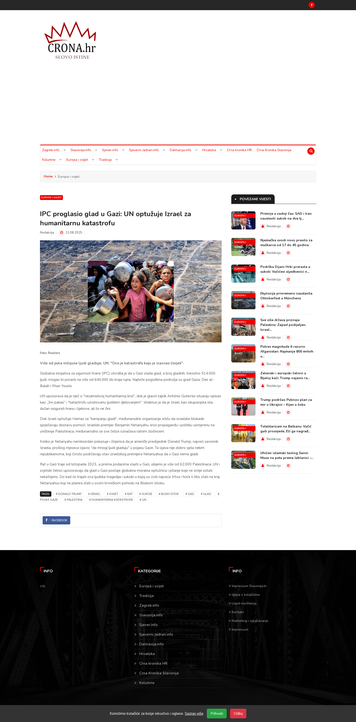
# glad (206, 494)
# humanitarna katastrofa (111, 500)
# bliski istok (169, 494)
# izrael (94, 494)
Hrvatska (209, 150)
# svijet (112, 494)
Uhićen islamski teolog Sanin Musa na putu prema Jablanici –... (286, 455)
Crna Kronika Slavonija (274, 150)
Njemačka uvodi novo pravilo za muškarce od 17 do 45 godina (286, 242)
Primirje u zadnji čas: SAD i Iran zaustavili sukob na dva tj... (286, 216)
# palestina (73, 500)
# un (142, 500)
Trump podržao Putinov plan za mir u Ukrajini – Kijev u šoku (286, 402)
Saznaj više (194, 713)
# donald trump (69, 494)
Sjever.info (110, 150)
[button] (65, 150)
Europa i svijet (77, 159)
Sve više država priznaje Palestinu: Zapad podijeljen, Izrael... (283, 325)
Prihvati (216, 713)
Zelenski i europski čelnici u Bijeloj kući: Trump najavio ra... (285, 375)
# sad (190, 494)
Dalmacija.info (180, 150)
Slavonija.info (80, 150)
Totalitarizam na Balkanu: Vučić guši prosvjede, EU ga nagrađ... (285, 429)
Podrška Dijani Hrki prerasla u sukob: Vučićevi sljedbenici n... (285, 269)
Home (48, 176)
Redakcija (47, 232)
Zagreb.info (51, 150)
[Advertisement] (178, 108)
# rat (129, 494)
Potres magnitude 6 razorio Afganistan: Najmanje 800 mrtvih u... (286, 351)
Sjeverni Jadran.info (144, 150)
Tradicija (105, 159)
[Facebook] (312, 5)
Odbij (238, 713)
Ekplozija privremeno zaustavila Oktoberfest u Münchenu (286, 296)
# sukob (145, 494)
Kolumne (48, 159)
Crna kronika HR (239, 150)
